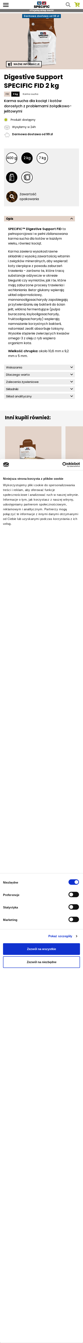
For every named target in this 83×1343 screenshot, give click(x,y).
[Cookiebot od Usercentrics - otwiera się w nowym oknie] (62, 464)
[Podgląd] (41, 40)
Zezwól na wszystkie (41, 949)
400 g (12, 157)
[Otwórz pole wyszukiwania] (68, 4)
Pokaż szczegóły (60, 936)
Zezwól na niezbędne (41, 962)
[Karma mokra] (27, 177)
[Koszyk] (77, 4)
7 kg (42, 157)
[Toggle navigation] (6, 4)
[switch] (74, 895)
